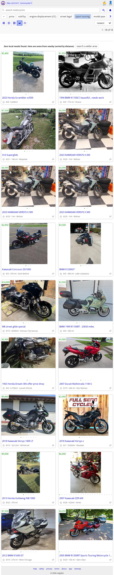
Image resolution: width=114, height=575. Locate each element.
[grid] (14, 23)
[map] (25, 23)
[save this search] (110, 10)
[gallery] (19, 23)
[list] (3, 23)
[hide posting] (53, 102)
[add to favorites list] (3, 102)
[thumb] (9, 23)
